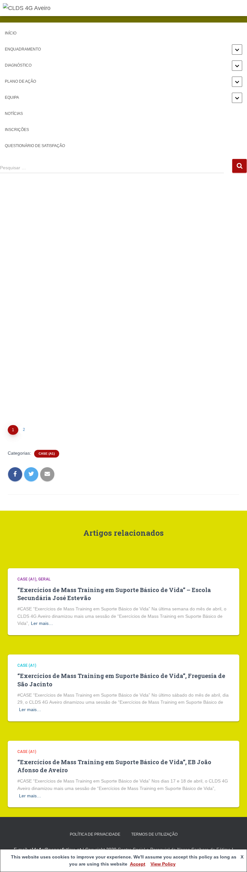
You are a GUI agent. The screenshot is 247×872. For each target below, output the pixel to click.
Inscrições (17, 129)
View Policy (163, 864)
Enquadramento (23, 49)
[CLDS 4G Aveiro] (29, 8)
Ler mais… (42, 623)
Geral (44, 579)
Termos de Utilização (154, 834)
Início (10, 33)
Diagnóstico (18, 65)
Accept (137, 864)
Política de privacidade (95, 834)
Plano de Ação (20, 81)
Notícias (14, 113)
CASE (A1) (47, 453)
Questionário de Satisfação (35, 146)
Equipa (12, 97)
